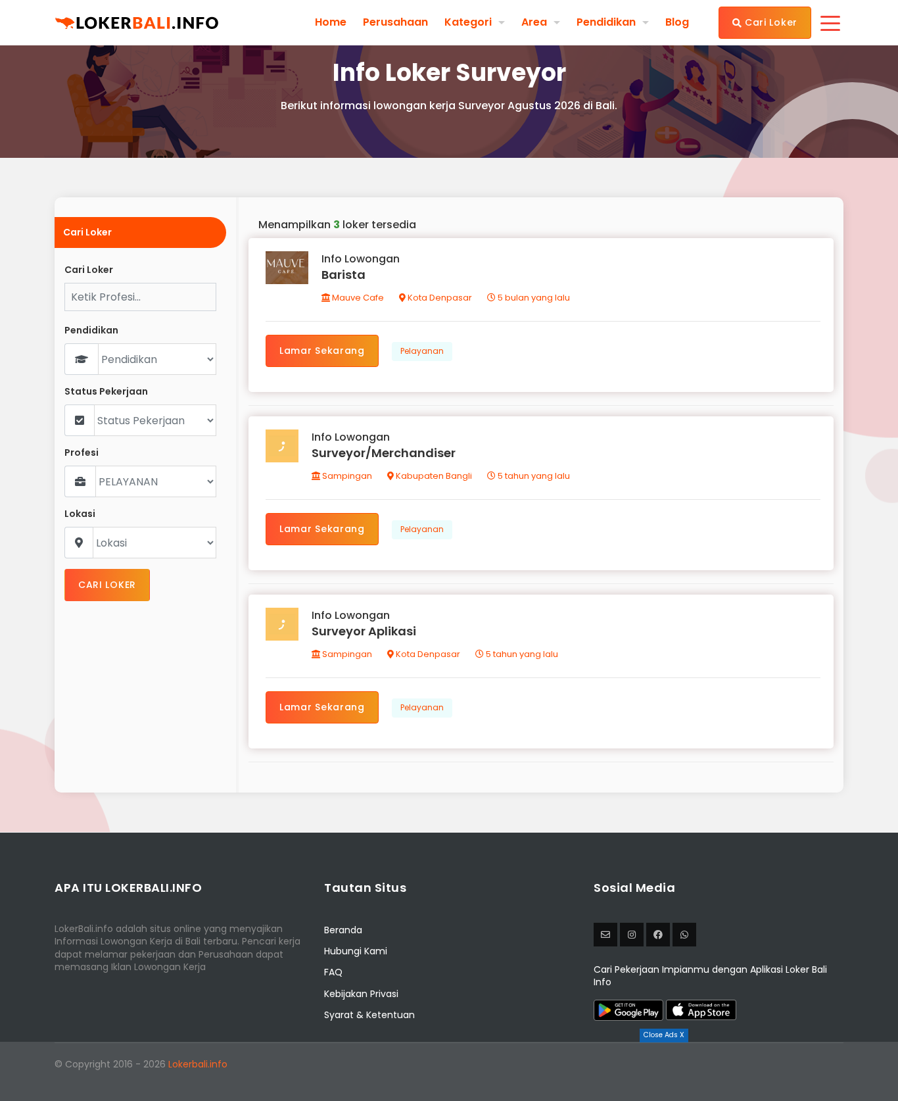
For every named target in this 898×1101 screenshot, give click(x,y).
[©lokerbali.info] (632, 934)
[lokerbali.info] (658, 934)
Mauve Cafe (357, 297)
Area (534, 22)
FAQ (333, 972)
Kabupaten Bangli (433, 476)
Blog (677, 22)
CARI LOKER (107, 584)
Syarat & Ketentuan (369, 1014)
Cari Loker (769, 22)
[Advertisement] (449, 1071)
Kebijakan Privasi (361, 993)
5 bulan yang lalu (533, 297)
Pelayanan (422, 350)
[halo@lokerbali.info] (605, 934)
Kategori (468, 22)
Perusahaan (395, 22)
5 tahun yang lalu (533, 476)
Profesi (81, 453)
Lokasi (79, 514)
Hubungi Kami (355, 951)
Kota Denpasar (439, 297)
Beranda (343, 930)
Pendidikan (606, 22)
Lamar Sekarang (322, 350)
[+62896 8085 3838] (684, 934)
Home (330, 22)
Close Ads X (664, 1035)
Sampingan (346, 476)
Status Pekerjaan (106, 391)
